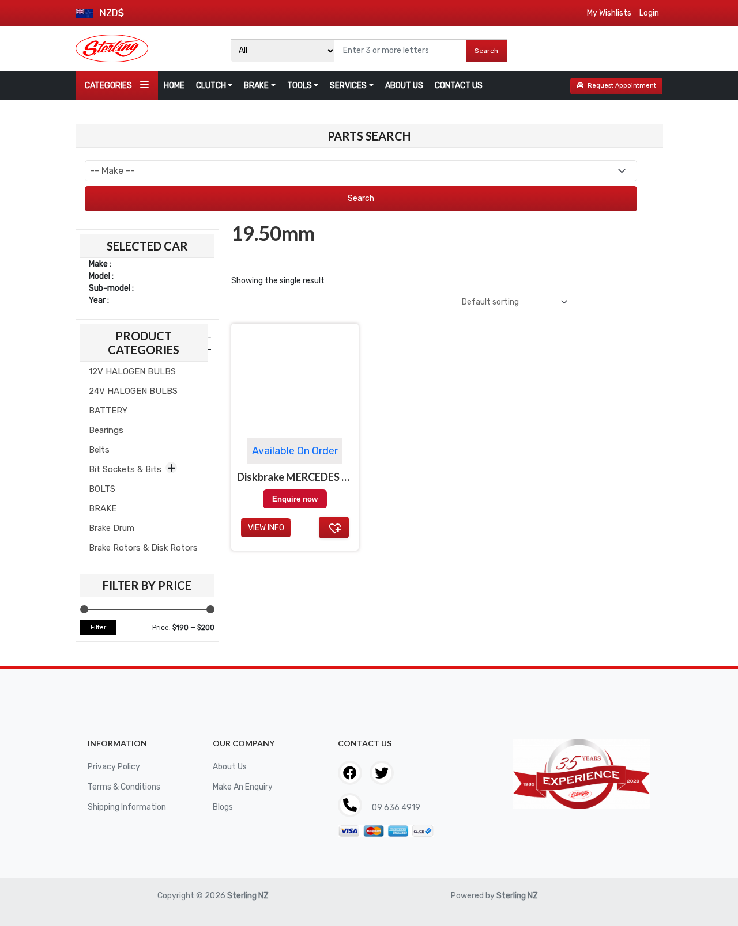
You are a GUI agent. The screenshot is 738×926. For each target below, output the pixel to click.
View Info (266, 528)
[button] (334, 527)
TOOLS (299, 85)
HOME (174, 85)
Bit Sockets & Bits (125, 469)
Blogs (223, 807)
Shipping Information (127, 807)
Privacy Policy (114, 767)
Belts (99, 450)
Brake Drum (111, 528)
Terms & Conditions (124, 787)
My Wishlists (609, 13)
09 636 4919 (395, 808)
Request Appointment (622, 85)
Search (486, 51)
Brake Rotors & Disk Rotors (143, 547)
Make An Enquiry (243, 787)
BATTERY (108, 410)
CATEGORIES (108, 85)
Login (649, 13)
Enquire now (295, 499)
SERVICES (348, 85)
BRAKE (256, 85)
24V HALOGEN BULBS (133, 391)
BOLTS (102, 489)
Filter (98, 627)
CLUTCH (211, 85)
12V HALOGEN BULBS (132, 371)
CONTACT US (459, 85)
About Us (230, 767)
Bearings (106, 430)
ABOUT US (404, 85)
